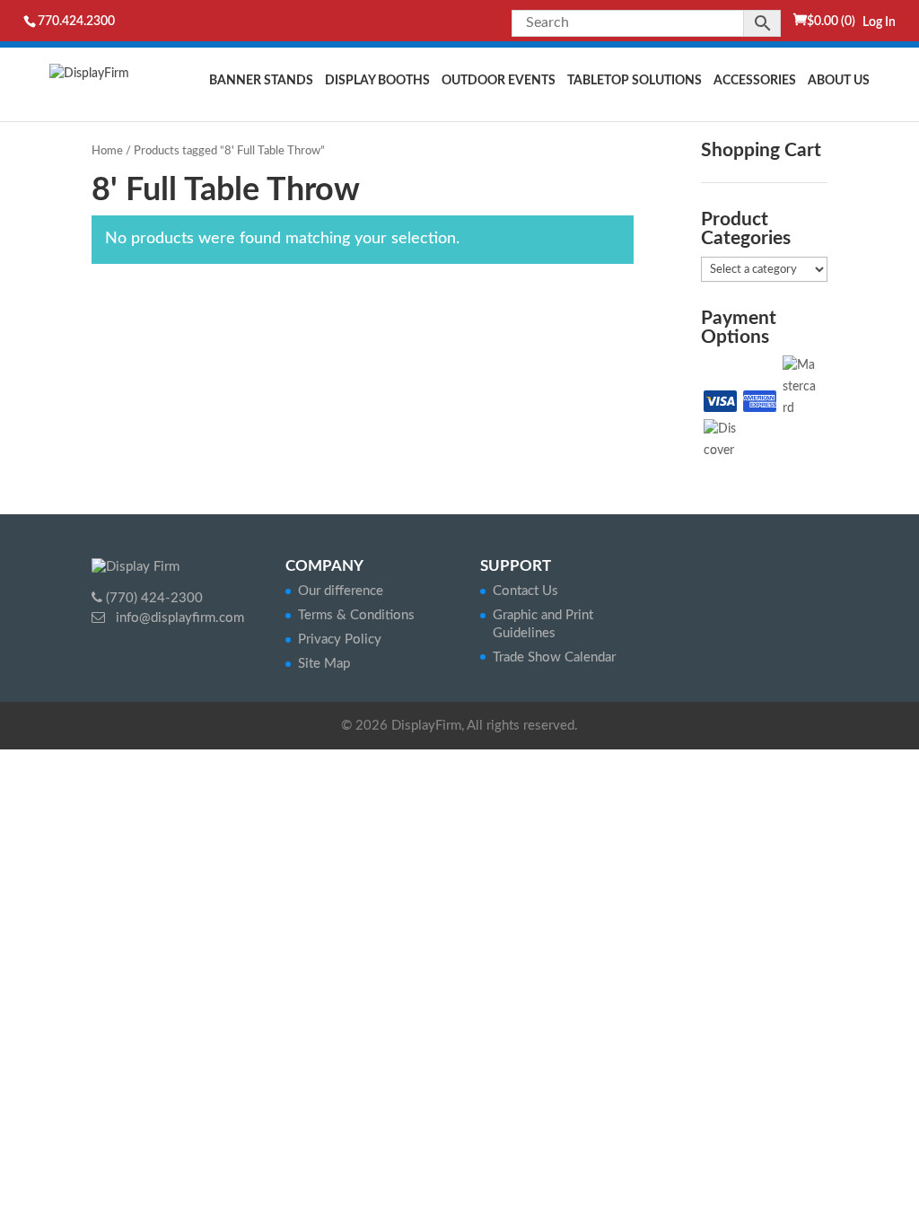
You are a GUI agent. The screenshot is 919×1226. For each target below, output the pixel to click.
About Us (839, 80)
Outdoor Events (499, 80)
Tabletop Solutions (634, 80)
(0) (831, 21)
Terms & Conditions (356, 615)
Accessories (754, 80)
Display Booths (377, 80)
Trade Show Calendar (554, 657)
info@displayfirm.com (178, 618)
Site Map (324, 663)
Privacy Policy (339, 639)
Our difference (340, 591)
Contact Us (525, 591)
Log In (879, 22)
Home (107, 151)
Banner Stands (261, 80)
